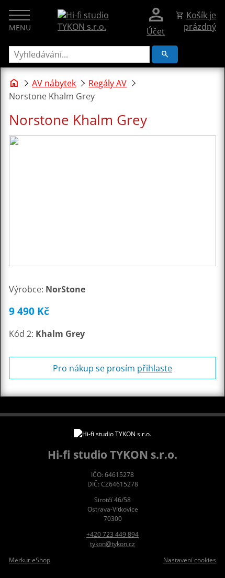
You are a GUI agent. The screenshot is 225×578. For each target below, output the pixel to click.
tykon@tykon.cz (112, 543)
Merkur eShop (29, 560)
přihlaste (154, 368)
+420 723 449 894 (112, 534)
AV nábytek (54, 83)
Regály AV (107, 83)
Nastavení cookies (189, 560)
